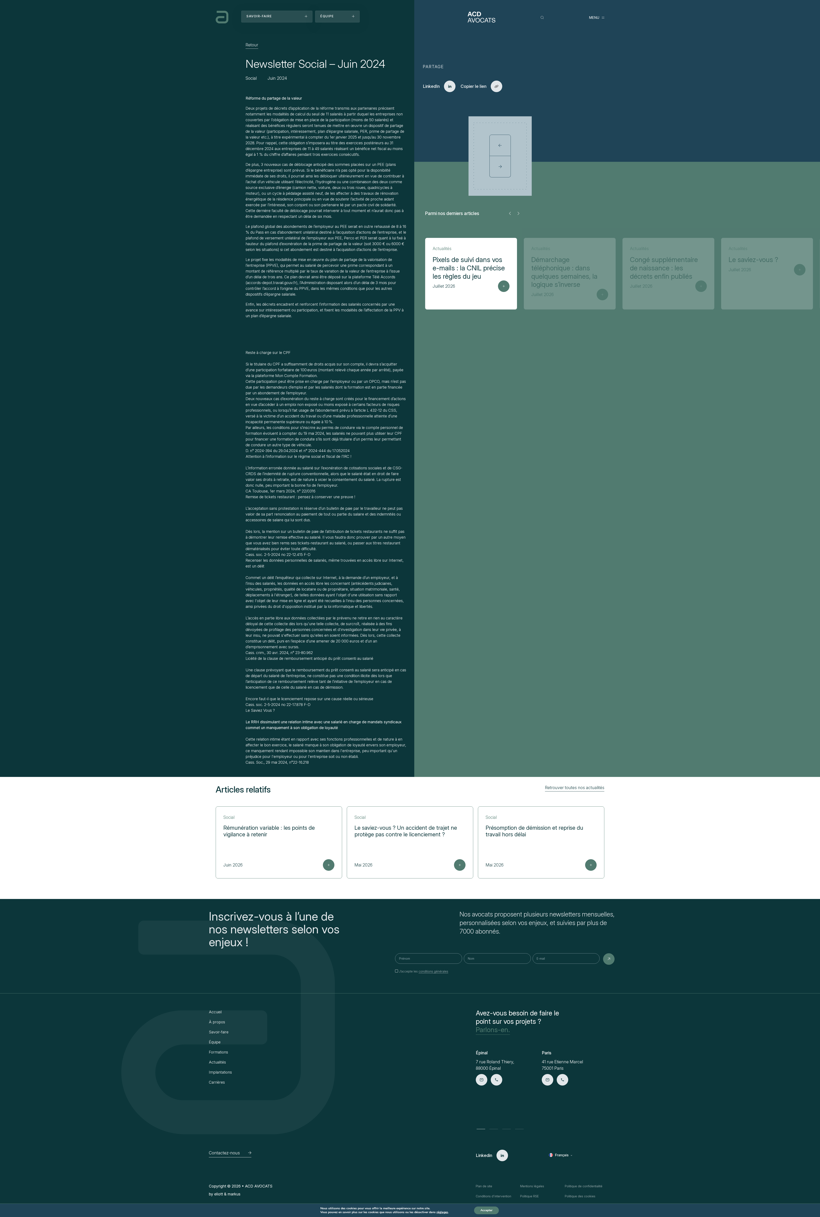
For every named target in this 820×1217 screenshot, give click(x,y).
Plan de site (484, 1186)
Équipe (215, 1042)
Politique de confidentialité (583, 1186)
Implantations (220, 1072)
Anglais (561, 1162)
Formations (218, 1052)
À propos (217, 1022)
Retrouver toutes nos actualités (574, 787)
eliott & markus (227, 1194)
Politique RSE (529, 1196)
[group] (471, 274)
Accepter (486, 1210)
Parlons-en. (493, 1030)
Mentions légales (532, 1186)
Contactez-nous (224, 1152)
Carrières (217, 1082)
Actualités (217, 1062)
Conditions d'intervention (493, 1196)
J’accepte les (423, 971)
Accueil (215, 1012)
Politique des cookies (580, 1196)
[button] (510, 213)
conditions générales (433, 971)
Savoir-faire (218, 1032)
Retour (252, 44)
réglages (442, 1212)
